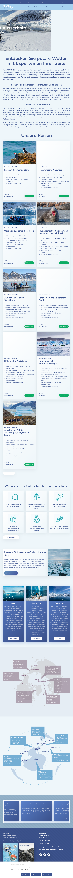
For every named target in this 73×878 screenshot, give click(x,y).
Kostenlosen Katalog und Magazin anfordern (15, 841)
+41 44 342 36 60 (35, 2)
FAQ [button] (62, 7)
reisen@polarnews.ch (64, 2)
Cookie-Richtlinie (25, 869)
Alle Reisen (9, 473)
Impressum (6, 833)
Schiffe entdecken (11, 573)
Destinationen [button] (37, 7)
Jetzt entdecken (29, 196)
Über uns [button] (67, 7)
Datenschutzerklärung (16, 869)
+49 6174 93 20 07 (49, 2)
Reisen (30, 7)
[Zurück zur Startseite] (8, 7)
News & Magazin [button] (54, 7)
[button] (64, 819)
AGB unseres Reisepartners (10, 837)
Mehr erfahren (11, 537)
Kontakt (24, 2)
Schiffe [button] (45, 7)
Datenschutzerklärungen (9, 835)
